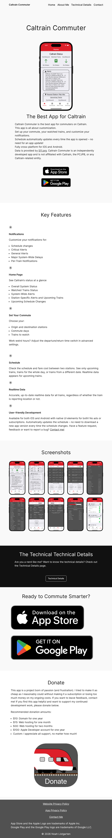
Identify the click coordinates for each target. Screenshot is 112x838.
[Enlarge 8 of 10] (60, 501)
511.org (42, 150)
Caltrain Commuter (19, 4)
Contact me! (57, 429)
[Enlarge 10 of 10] (99, 501)
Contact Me (56, 816)
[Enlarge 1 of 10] (21, 464)
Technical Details (56, 578)
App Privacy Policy (56, 810)
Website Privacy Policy (56, 803)
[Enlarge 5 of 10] (99, 464)
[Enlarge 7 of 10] (41, 501)
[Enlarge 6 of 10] (21, 501)
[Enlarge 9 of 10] (79, 501)
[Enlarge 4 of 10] (79, 464)
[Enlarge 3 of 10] (60, 464)
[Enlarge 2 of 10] (41, 464)
